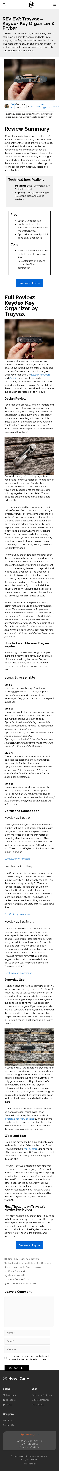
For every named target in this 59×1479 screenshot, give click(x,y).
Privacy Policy (29, 1464)
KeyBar (35, 374)
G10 (21, 1263)
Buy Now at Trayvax (29, 283)
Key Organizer (44, 1263)
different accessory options (19, 1118)
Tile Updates (38, 1404)
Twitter (9, 1404)
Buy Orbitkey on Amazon (18, 914)
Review (55, 106)
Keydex (9, 1267)
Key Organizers (22, 1259)
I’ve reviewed (30, 1148)
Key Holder (29, 1263)
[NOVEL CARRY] (31, 4)
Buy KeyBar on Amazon (17, 858)
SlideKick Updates (40, 1400)
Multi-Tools (19, 1267)
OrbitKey (14, 378)
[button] (4, 4)
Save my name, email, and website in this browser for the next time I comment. (29, 1358)
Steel (29, 1267)
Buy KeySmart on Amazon (18, 973)
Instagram (11, 1395)
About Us (7, 1420)
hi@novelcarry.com (29, 1434)
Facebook (11, 1400)
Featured (13, 1263)
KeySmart (45, 374)
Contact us (8, 1425)
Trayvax (37, 1267)
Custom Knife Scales (42, 1395)
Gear (38, 106)
